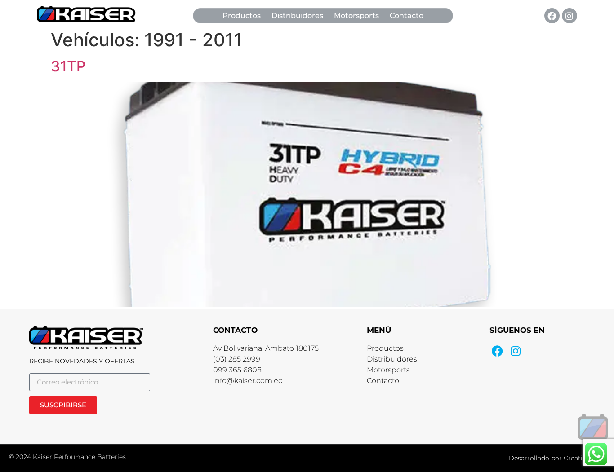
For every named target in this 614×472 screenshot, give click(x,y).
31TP (68, 66)
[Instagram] (569, 15)
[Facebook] (552, 15)
